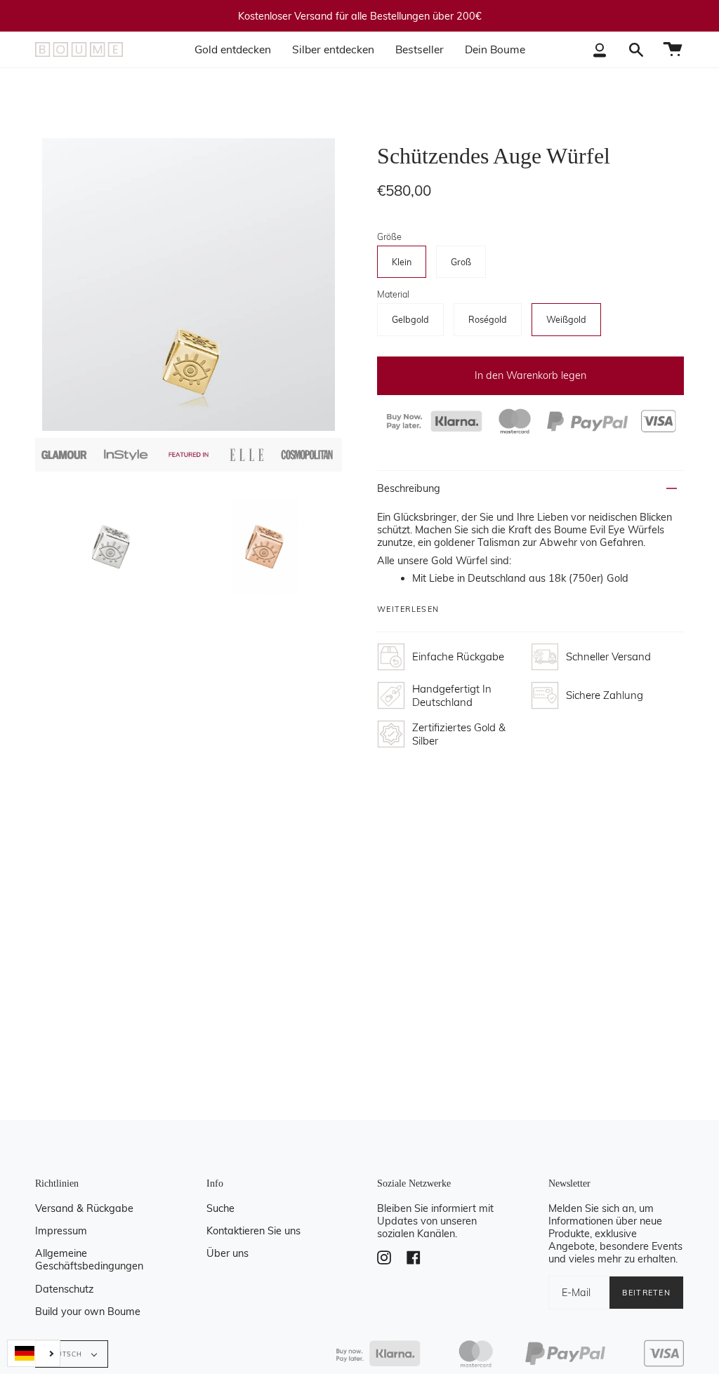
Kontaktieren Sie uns (253, 1231)
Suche (220, 1208)
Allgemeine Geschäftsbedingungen (89, 1259)
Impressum (61, 1231)
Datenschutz (64, 1289)
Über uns (227, 1253)
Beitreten (646, 1293)
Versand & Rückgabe (84, 1208)
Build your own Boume (87, 1311)
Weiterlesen (408, 609)
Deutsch (66, 1354)
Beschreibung (408, 488)
